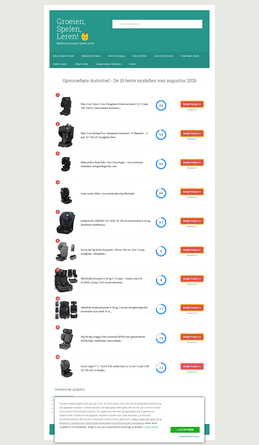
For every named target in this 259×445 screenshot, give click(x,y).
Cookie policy (151, 427)
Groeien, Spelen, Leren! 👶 (73, 28)
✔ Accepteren (185, 429)
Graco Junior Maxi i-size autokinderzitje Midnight (107, 193)
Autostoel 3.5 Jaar (63, 396)
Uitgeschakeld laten (189, 436)
